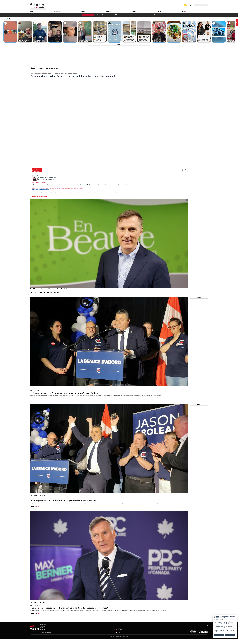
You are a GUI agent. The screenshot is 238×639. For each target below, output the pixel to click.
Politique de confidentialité (47, 631)
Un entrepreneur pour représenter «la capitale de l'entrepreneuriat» (63, 500)
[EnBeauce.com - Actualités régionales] (37, 5)
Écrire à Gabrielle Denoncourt (46, 179)
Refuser (230, 635)
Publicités (42, 629)
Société (97, 14)
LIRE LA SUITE (34, 399)
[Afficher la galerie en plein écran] (186, 200)
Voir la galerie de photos (38, 182)
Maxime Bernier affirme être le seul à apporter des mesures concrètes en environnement (57, 188)
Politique (116, 14)
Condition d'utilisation (45, 632)
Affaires (103, 14)
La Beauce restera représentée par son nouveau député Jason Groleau (64, 393)
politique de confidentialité (224, 630)
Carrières (42, 627)
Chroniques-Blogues (139, 14)
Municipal (131, 14)
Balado (153, 14)
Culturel (148, 14)
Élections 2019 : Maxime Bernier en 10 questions (40, 189)
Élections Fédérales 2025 (44, 68)
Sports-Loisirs (123, 14)
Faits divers (109, 14)
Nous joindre (43, 624)
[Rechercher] (207, 11)
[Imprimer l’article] (185, 170)
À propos (42, 626)
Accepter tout (219, 635)
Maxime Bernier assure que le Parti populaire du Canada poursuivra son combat (69, 608)
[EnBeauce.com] (34, 629)
